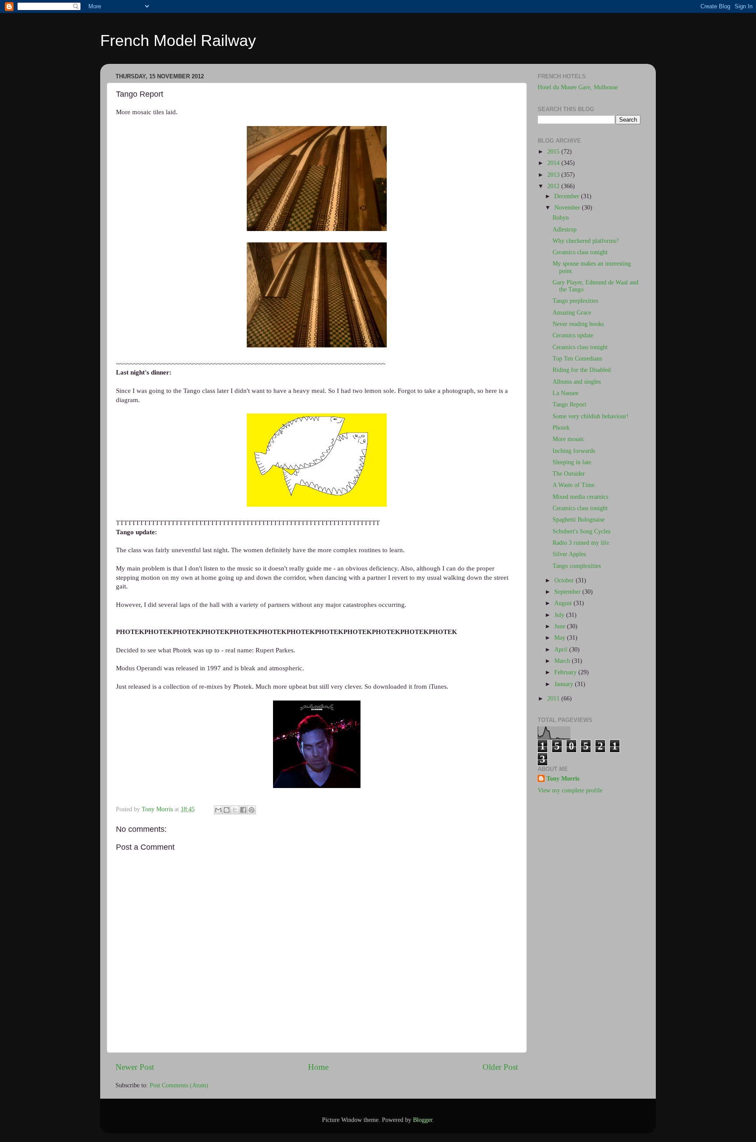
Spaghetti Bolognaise (579, 519)
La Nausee (565, 393)
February (566, 672)
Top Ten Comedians (577, 358)
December (567, 196)
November (568, 207)
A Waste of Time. (574, 485)
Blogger (422, 1120)
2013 (554, 175)
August (564, 603)
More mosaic (568, 439)
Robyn (561, 217)
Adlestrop (565, 229)
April (561, 649)
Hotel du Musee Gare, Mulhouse (578, 87)
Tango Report (569, 404)
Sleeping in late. (573, 462)
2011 (554, 698)
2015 (554, 151)
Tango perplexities (575, 301)
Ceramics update (573, 335)
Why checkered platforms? (586, 241)
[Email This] (218, 810)
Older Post (500, 1067)
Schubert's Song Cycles (581, 531)
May (560, 637)
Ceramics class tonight (580, 252)
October (565, 580)
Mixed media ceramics (580, 497)
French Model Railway (178, 40)
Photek (561, 427)
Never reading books (578, 324)
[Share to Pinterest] (251, 810)
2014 (554, 163)
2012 (554, 186)
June (560, 626)
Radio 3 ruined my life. (582, 542)
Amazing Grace (572, 312)
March (563, 661)
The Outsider (569, 473)
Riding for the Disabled (582, 370)
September (568, 592)
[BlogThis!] (226, 810)
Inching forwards (574, 451)
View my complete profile (570, 790)
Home (318, 1067)
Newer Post (135, 1067)
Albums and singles (577, 381)
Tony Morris (562, 778)
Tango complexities (577, 566)
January (564, 684)
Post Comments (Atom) (179, 1085)
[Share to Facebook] (243, 810)
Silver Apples (569, 554)
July (560, 615)
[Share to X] (235, 810)
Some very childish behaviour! (591, 416)
